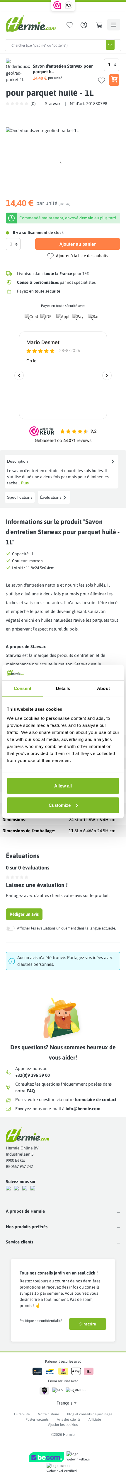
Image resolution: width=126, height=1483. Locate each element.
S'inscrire (87, 1324)
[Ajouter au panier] (114, 80)
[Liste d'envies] (70, 24)
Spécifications (20, 497)
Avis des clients (68, 1419)
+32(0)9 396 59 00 (32, 1075)
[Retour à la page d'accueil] (31, 23)
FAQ (31, 1090)
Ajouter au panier (77, 244)
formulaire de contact (95, 1099)
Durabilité (22, 1414)
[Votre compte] (84, 24)
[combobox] (52, 45)
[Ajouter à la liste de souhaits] (101, 80)
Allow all (63, 785)
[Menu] (113, 24)
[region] (63, 160)
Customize (60, 804)
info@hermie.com (83, 1108)
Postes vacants (37, 1419)
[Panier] (99, 24)
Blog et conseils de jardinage (89, 1414)
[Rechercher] (110, 45)
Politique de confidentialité (41, 1321)
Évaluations (51, 497)
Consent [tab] (22, 688)
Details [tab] (63, 688)
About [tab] (103, 688)
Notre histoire (48, 1414)
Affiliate (94, 1419)
